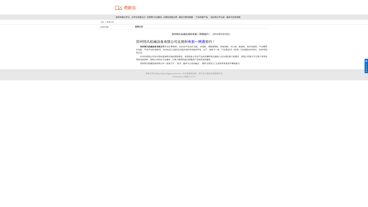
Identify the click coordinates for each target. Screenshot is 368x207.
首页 (102, 22)
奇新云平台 (150, 73)
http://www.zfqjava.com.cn (168, 73)
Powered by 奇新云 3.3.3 (184, 76)
